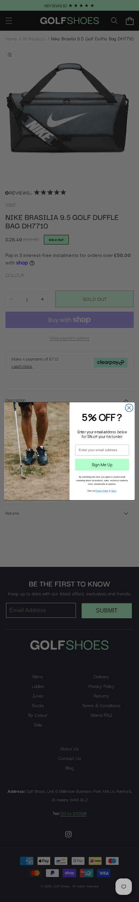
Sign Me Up (102, 464)
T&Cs (114, 491)
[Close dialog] (129, 407)
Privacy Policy (102, 491)
